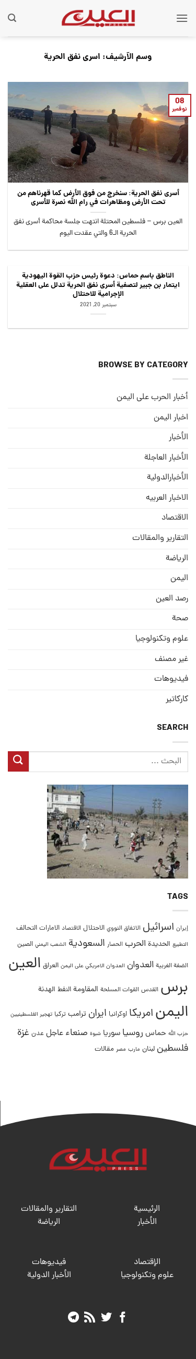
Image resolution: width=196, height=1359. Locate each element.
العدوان (140, 965)
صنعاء (76, 1033)
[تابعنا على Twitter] (106, 1318)
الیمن (179, 578)
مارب (134, 1049)
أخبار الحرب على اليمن (152, 397)
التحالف (26, 928)
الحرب (135, 944)
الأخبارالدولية (167, 478)
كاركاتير (177, 699)
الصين (25, 944)
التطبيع (180, 945)
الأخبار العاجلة (166, 458)
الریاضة (177, 558)
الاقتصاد (175, 518)
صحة (180, 618)
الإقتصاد (147, 1262)
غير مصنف (171, 659)
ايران (97, 1013)
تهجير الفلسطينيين (31, 1015)
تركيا (60, 1014)
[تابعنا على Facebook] (122, 1318)
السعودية (86, 944)
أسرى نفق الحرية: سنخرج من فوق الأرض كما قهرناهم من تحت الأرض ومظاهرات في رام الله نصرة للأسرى (98, 198)
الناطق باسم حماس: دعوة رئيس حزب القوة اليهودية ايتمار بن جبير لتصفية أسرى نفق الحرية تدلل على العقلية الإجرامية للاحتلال (98, 285)
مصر (121, 1049)
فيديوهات (171, 679)
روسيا (132, 1033)
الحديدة (159, 944)
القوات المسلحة (119, 990)
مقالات (104, 1049)
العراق (51, 965)
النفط (64, 989)
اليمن (171, 1013)
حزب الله (178, 1034)
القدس (149, 990)
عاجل (54, 1033)
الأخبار (178, 437)
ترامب (77, 1014)
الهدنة (46, 989)
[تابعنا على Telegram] (72, 1318)
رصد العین (172, 599)
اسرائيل (158, 928)
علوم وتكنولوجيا (161, 639)
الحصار (115, 944)
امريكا (141, 1014)
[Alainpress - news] (98, 18)
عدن (37, 1034)
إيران (182, 928)
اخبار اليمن (171, 418)
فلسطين (172, 1049)
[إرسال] (18, 761)
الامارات (49, 928)
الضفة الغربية (172, 966)
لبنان (148, 1049)
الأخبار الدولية (49, 1275)
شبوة (95, 1034)
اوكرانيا (118, 1014)
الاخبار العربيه (167, 498)
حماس (155, 1034)
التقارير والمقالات (160, 538)
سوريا (111, 1034)
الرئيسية (147, 1209)
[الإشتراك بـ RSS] (89, 1318)
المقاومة (85, 989)
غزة (23, 1033)
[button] (182, 18)
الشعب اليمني (50, 945)
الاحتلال (94, 928)
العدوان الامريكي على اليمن (93, 965)
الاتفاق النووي (124, 928)
